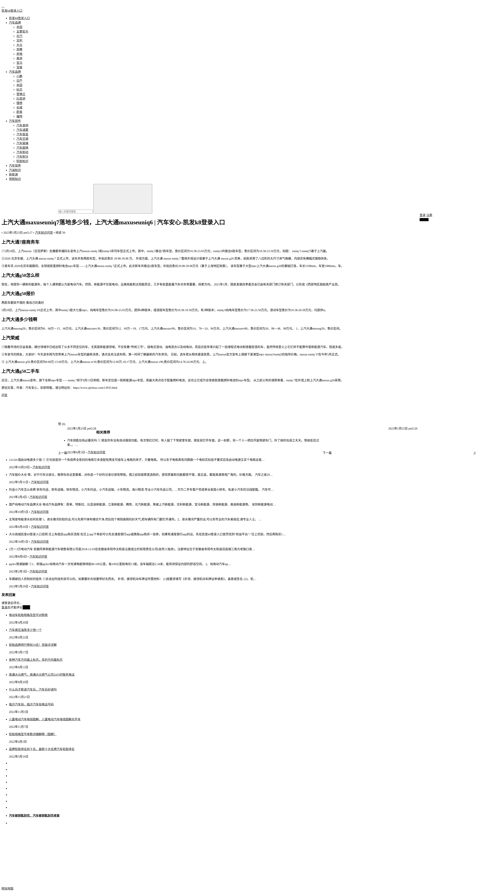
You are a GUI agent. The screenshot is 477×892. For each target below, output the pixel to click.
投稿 (425, 219)
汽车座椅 (22, 147)
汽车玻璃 (22, 143)
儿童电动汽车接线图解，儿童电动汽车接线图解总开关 (44, 719)
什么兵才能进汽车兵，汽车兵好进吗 (33, 689)
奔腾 (19, 49)
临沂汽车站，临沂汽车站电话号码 (31, 704)
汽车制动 (22, 152)
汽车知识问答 (44, 232)
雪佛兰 (20, 94)
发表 (26, 607)
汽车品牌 (15, 22)
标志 (19, 89)
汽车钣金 (22, 134)
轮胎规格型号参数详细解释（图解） (33, 734)
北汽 (19, 36)
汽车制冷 (22, 156)
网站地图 (7, 888)
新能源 (13, 174)
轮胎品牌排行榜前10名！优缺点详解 (33, 644)
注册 (429, 215)
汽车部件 (15, 121)
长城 (19, 107)
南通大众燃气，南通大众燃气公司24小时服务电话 (42, 674)
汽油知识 (15, 170)
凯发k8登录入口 (11, 10)
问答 (4, 395)
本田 (19, 85)
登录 (423, 215)
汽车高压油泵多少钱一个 (25, 630)
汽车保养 (15, 165)
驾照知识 (15, 179)
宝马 (19, 62)
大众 (19, 45)
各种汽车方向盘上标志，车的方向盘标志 (36, 659)
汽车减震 (22, 129)
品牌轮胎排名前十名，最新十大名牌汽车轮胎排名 (42, 749)
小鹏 (19, 76)
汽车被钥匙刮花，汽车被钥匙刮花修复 (34, 815)
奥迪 (19, 58)
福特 (19, 116)
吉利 (19, 40)
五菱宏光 (22, 31)
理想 (19, 103)
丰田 (19, 27)
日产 (19, 80)
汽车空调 (22, 138)
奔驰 (19, 53)
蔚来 (19, 112)
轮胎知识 (22, 161)
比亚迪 (20, 98)
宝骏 (19, 67)
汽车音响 (22, 125)
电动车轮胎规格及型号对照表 (28, 615)
